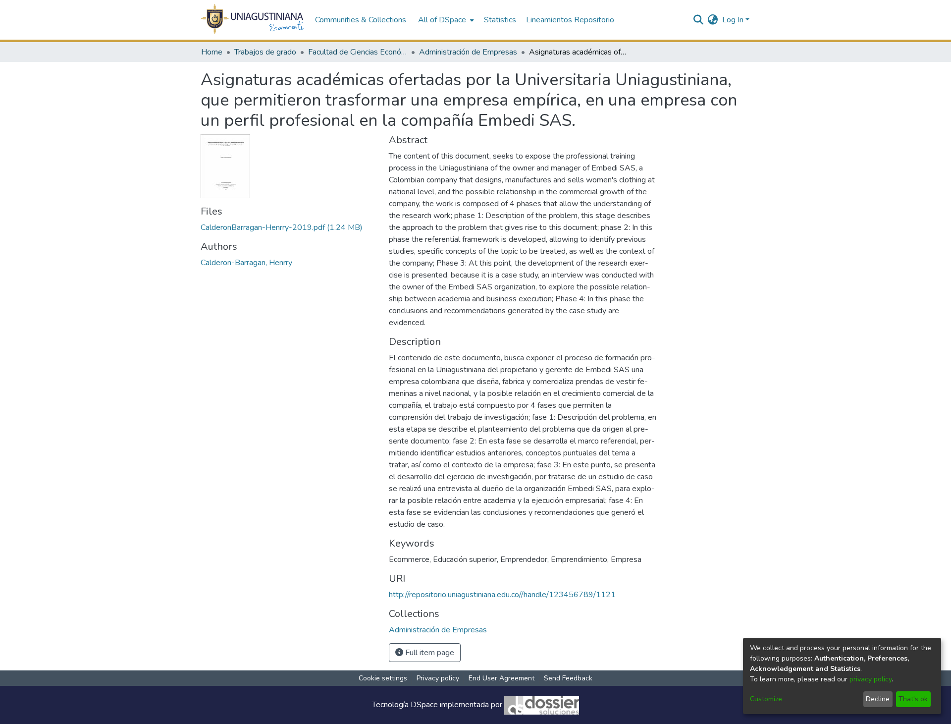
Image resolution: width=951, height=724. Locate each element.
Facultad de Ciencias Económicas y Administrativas (357, 52)
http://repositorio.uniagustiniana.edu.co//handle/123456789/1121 (502, 594)
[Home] (253, 20)
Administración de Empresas (468, 52)
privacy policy (870, 679)
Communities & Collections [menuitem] (360, 19)
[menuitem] (445, 20)
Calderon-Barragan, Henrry (246, 262)
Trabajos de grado (265, 52)
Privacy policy (438, 678)
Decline (878, 699)
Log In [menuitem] (732, 19)
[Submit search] (698, 20)
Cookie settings (383, 678)
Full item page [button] (428, 652)
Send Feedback (568, 678)
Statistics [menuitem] (500, 19)
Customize (766, 699)
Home (211, 52)
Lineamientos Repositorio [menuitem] (570, 19)
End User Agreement (501, 678)
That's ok (913, 699)
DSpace (424, 704)
